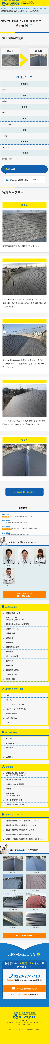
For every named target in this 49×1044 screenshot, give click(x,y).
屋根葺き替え (11, 633)
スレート (9, 695)
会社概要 (9, 767)
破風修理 (9, 652)
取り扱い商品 (11, 732)
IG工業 (9, 739)
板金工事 (9, 665)
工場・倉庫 (10, 679)
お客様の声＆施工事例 (15, 784)
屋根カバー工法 (12, 629)
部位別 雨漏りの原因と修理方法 (19, 834)
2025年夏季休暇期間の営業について (15, 534)
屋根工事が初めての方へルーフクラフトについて (16, 774)
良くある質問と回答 (14, 800)
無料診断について (13, 613)
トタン (9, 722)
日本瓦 (9, 700)
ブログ (9, 789)
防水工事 (9, 661)
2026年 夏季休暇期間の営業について (18, 515)
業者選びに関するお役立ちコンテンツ (21, 825)
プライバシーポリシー (15, 805)
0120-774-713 (27, 976)
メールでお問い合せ (27, 989)
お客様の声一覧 (26, 935)
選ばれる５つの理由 (14, 780)
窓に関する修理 (12, 670)
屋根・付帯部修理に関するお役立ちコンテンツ (24, 839)
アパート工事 (11, 674)
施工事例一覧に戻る (26, 492)
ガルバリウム (11, 718)
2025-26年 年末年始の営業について (15, 521)
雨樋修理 (9, 642)
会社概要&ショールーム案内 (13, 794)
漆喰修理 (9, 638)
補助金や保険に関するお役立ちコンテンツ (23, 821)
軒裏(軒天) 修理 (12, 647)
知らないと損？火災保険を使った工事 (15, 619)
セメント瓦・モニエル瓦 (16, 709)
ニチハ (9, 752)
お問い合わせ (24, 595)
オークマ (9, 748)
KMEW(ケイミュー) (14, 743)
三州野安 (9, 757)
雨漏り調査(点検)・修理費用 (17, 624)
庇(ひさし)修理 (12, 656)
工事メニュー (11, 607)
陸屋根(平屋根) (12, 713)
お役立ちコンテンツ (14, 815)
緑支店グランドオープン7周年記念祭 (19, 528)
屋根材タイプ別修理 (14, 689)
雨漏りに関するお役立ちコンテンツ (20, 830)
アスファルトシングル (15, 704)
